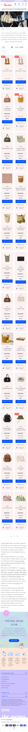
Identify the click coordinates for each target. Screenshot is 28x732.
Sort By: (19, 47)
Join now (14, 640)
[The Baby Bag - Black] (7, 378)
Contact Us (5, 677)
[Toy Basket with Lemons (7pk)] (7, 338)
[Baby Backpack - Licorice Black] (7, 418)
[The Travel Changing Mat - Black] (21, 258)
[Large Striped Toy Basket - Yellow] (7, 218)
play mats (4, 572)
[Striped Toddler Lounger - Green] (21, 138)
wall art (13, 570)
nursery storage (6, 574)
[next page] (17, 536)
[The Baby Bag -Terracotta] (7, 99)
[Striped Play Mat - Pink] (7, 178)
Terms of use (15, 722)
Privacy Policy (5, 722)
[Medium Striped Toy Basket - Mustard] (21, 178)
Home (2, 29)
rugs (24, 570)
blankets (3, 576)
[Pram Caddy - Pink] (7, 498)
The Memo (9, 719)
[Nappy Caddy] (21, 299)
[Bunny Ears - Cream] (21, 61)
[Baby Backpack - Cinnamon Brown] (7, 458)
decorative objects (15, 576)
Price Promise (5, 685)
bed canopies (16, 574)
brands (16, 583)
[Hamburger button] (2, 4)
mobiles (16, 572)
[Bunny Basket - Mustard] (21, 99)
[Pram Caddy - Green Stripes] (21, 498)
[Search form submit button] (25, 9)
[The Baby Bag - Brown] (7, 299)
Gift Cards (4, 687)
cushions (19, 570)
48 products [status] (4, 51)
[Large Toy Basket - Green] (7, 258)
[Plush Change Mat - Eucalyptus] (21, 378)
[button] (7, 88)
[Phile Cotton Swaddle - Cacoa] (21, 338)
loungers (10, 572)
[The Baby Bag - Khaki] (7, 138)
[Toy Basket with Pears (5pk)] (21, 218)
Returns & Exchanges (8, 683)
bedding (23, 574)
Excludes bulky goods (3, 664)
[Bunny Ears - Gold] (7, 61)
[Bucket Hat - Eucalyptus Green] (21, 418)
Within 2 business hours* (24, 662)
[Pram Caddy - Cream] (21, 458)
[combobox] (14, 9)
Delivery (3, 681)
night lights (22, 572)
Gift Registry (5, 679)
